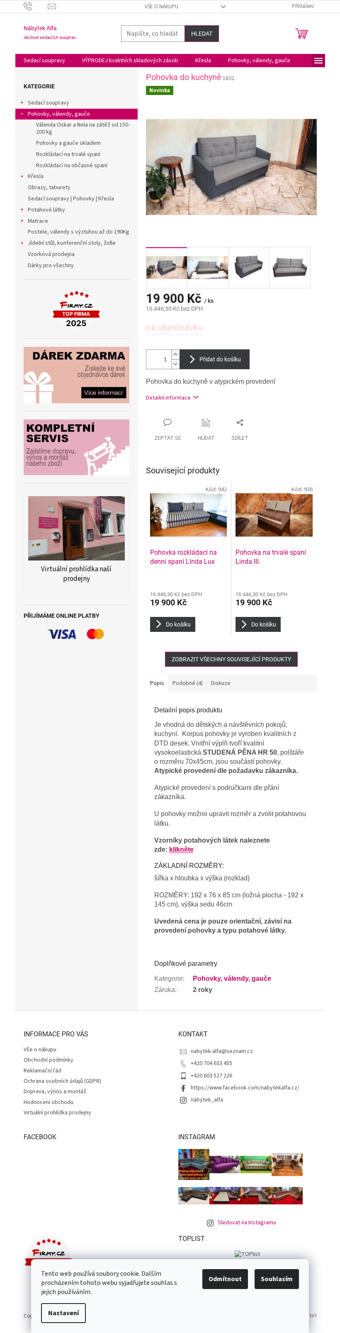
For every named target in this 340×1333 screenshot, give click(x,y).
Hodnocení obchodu (48, 1102)
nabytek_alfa (207, 1100)
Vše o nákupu (161, 6)
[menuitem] (44, 60)
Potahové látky (46, 210)
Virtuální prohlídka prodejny (57, 1113)
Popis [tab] (157, 683)
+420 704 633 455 (211, 1063)
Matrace (38, 221)
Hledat (201, 33)
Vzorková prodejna (51, 254)
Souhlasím (277, 1279)
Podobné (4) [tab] (187, 683)
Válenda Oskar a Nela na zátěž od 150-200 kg (83, 128)
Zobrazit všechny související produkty (231, 659)
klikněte (181, 849)
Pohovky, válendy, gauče (59, 114)
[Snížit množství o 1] (175, 364)
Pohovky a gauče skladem (68, 143)
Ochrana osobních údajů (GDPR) (62, 1081)
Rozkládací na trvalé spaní (68, 154)
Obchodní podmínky (48, 1060)
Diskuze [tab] (221, 683)
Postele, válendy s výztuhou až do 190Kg (78, 232)
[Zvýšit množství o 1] (175, 354)
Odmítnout (225, 1279)
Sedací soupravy (48, 103)
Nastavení (63, 1313)
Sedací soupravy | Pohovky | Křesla (71, 199)
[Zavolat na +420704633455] (36, 6)
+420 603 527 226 (211, 1076)
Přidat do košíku (220, 359)
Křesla (36, 176)
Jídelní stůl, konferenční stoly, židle (72, 243)
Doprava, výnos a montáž (55, 1091)
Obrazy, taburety (49, 187)
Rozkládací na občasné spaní (71, 165)
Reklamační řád (42, 1071)
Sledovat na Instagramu (247, 1222)
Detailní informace (168, 398)
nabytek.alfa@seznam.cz (222, 1051)
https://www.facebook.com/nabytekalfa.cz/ (245, 1088)
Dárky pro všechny (51, 265)
